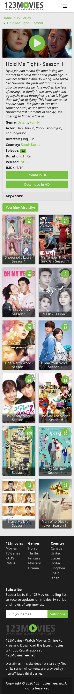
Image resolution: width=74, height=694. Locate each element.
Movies (11, 548)
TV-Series (23, 18)
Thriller (33, 553)
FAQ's (10, 558)
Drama (22, 122)
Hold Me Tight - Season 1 (26, 23)
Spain (55, 573)
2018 (24, 162)
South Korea (30, 144)
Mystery (34, 563)
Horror (33, 548)
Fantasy (34, 558)
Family (35, 122)
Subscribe (58, 614)
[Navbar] (65, 6)
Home (7, 18)
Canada (56, 548)
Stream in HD (37, 175)
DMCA (10, 563)
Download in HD (37, 184)
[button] (37, 43)
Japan (55, 578)
